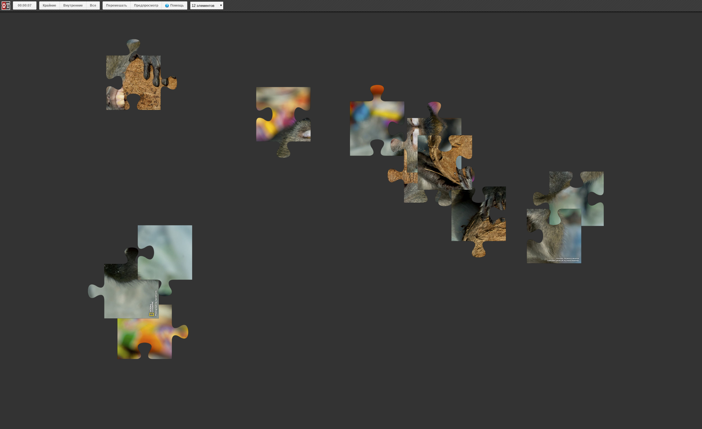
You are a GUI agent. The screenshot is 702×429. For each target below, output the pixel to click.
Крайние (49, 5)
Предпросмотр (146, 5)
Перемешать (116, 5)
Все (93, 5)
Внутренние (73, 5)
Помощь (177, 5)
